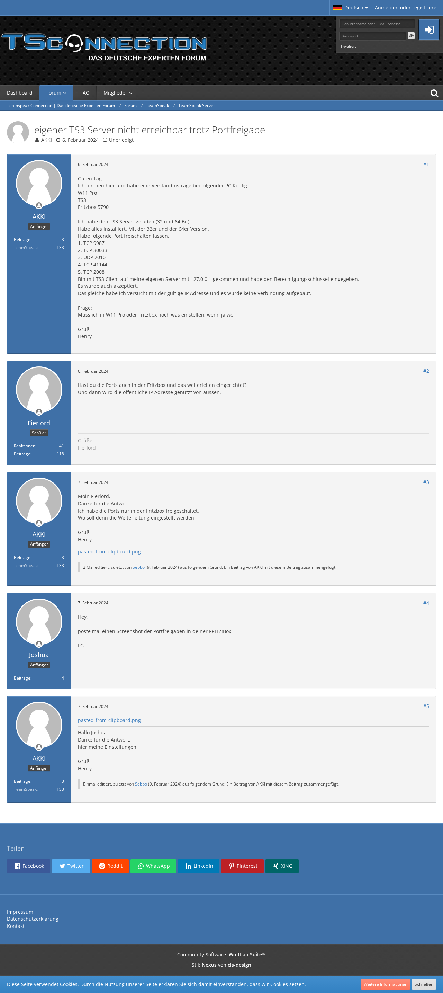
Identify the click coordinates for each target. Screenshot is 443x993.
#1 (426, 164)
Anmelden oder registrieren (407, 7)
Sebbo (139, 567)
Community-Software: (221, 954)
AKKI (46, 139)
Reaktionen (24, 446)
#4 (426, 603)
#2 (426, 370)
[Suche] (434, 92)
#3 (426, 482)
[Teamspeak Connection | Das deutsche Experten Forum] (104, 45)
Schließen (424, 984)
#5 (426, 706)
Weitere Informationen (385, 984)
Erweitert (348, 46)
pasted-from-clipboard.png (109, 551)
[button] (350, 7)
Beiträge (22, 239)
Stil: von (221, 964)
